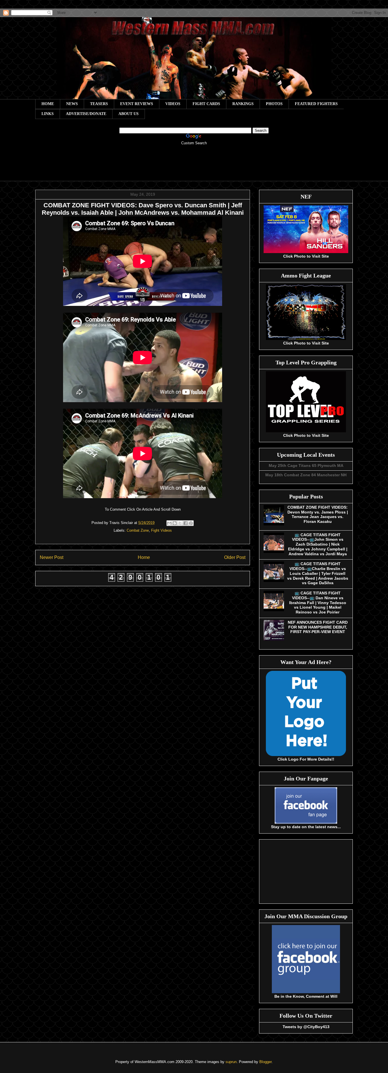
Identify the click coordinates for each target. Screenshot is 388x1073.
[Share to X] (180, 523)
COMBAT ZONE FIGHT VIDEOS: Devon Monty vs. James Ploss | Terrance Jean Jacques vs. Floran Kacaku (317, 514)
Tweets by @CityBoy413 (306, 1026)
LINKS (47, 114)
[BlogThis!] (175, 523)
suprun (231, 1062)
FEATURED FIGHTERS (316, 104)
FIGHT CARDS (206, 104)
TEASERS (99, 104)
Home (144, 557)
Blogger (265, 1062)
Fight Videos (161, 530)
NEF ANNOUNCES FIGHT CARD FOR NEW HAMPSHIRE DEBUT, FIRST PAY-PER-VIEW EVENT (318, 627)
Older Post (234, 557)
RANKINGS (243, 104)
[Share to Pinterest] (191, 523)
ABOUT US (128, 114)
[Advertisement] (194, 167)
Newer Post (51, 557)
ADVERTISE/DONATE (86, 114)
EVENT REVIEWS (136, 104)
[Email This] (169, 523)
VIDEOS (172, 104)
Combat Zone (138, 530)
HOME (47, 104)
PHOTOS (274, 104)
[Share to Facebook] (185, 523)
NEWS (72, 104)
